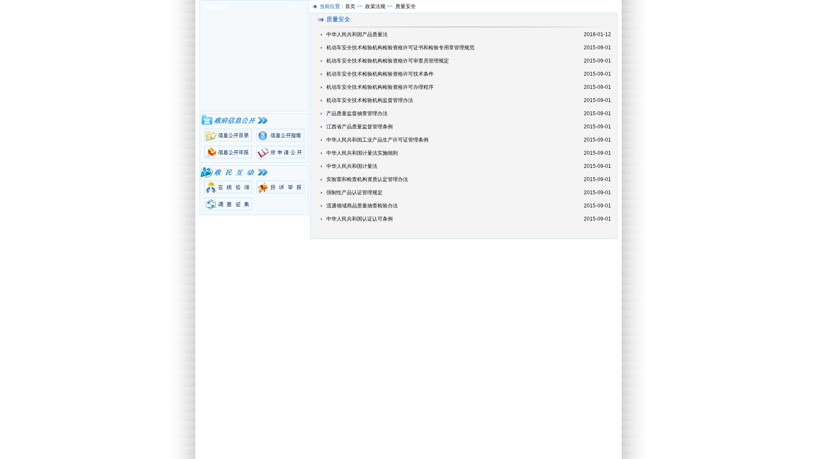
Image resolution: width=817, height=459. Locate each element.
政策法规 (375, 6)
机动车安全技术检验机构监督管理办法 (369, 100)
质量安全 (405, 6)
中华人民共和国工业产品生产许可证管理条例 (377, 140)
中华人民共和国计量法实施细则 (362, 153)
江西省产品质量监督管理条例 (359, 127)
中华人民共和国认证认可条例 (359, 219)
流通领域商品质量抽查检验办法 (362, 206)
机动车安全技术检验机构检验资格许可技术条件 (380, 74)
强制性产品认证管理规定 (354, 193)
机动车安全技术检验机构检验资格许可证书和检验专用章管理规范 (400, 48)
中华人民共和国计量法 (351, 166)
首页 (350, 6)
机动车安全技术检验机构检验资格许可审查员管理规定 (387, 61)
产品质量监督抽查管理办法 (357, 113)
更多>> (296, 7)
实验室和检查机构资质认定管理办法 (367, 179)
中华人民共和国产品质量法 (357, 34)
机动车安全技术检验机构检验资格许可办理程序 (380, 87)
